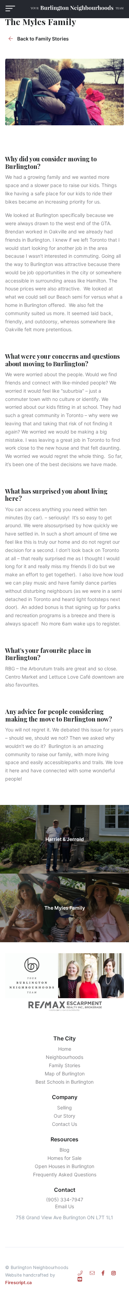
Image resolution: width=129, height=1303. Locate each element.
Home (64, 1049)
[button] (10, 8)
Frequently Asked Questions (64, 1174)
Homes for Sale (64, 1158)
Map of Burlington (65, 1073)
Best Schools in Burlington (64, 1082)
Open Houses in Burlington (64, 1166)
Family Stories (64, 1065)
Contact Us (64, 1124)
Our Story (64, 1116)
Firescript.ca (18, 1282)
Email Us (64, 1206)
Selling (64, 1107)
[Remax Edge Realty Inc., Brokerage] (64, 1005)
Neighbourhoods (64, 1057)
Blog (64, 1150)
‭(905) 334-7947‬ (64, 1199)
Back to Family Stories (42, 39)
